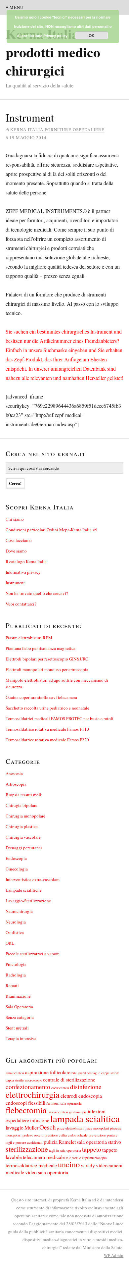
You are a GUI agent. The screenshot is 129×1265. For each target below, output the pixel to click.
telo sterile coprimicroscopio (86, 1157)
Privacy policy (55, 35)
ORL (10, 943)
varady (88, 1165)
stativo (114, 1141)
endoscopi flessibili (25, 1102)
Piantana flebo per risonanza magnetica (40, 648)
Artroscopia (16, 784)
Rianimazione (18, 996)
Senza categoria (20, 1017)
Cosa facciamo (19, 540)
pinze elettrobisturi (70, 1128)
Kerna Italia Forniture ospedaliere (57, 129)
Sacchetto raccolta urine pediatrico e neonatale (47, 708)
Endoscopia (16, 858)
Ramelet (67, 1141)
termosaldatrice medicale (31, 1165)
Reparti (12, 985)
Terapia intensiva (21, 1038)
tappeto (91, 1149)
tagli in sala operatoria (65, 1150)
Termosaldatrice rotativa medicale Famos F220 (47, 740)
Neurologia (16, 922)
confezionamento (28, 1086)
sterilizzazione (27, 1149)
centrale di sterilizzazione (69, 1079)
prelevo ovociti (33, 1135)
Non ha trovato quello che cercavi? (37, 593)
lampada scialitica (85, 1118)
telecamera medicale (44, 1156)
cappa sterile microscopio (24, 1080)
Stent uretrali (17, 1028)
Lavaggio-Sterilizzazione (28, 901)
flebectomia (26, 1110)
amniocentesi (15, 1073)
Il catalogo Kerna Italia (26, 561)
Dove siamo (16, 551)
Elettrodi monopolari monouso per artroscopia (47, 669)
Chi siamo (15, 519)
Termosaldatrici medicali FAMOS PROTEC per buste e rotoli (59, 718)
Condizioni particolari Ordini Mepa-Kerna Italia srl (51, 530)
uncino (69, 1164)
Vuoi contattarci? (21, 604)
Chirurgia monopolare (25, 816)
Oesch (47, 1127)
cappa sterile (110, 1073)
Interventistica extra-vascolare (33, 879)
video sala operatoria (46, 1172)
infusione (39, 1120)
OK (92, 35)
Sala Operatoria (19, 1007)
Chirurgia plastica (22, 826)
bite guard (78, 1073)
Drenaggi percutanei (24, 848)
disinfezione (86, 1086)
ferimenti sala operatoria (64, 1103)
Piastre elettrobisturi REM (29, 638)
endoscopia (90, 1095)
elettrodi (69, 1095)
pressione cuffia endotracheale (66, 1135)
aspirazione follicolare (47, 1072)
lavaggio (14, 1127)
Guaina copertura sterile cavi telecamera (41, 697)
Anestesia (14, 773)
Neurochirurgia (19, 911)
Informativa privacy (23, 572)
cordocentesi (60, 1087)
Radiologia (16, 975)
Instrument (15, 583)
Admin (113, 1255)
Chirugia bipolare (21, 805)
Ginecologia (17, 869)
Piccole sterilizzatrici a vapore (33, 954)
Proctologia (16, 964)
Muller (31, 1127)
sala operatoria (92, 1141)
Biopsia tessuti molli (24, 795)
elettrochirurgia (33, 1094)
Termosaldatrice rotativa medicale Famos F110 (47, 729)
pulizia (51, 1141)
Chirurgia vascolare (23, 837)
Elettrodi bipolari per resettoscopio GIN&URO (47, 659)
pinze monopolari (97, 1128)
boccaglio (93, 1073)
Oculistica (15, 932)
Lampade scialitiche (24, 890)
